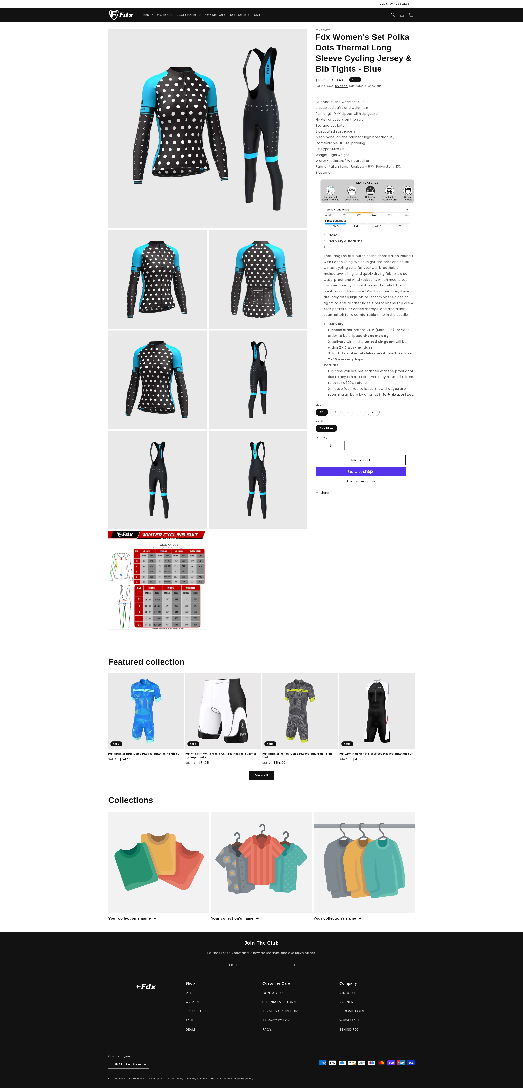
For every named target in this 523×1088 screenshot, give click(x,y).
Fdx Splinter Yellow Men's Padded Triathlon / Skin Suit (297, 755)
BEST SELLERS (196, 1011)
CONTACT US (273, 993)
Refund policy (174, 1078)
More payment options (361, 481)
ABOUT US (347, 993)
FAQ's (267, 1029)
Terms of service (219, 1078)
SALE (189, 1020)
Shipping (341, 86)
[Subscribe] (293, 965)
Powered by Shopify (149, 1078)
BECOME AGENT (352, 1011)
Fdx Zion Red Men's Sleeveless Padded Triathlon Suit (376, 753)
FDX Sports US (128, 1078)
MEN (189, 993)
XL (373, 412)
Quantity (321, 437)
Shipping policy (243, 1078)
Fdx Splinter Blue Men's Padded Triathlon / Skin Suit (144, 753)
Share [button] (324, 493)
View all (261, 775)
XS (322, 412)
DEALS (190, 1029)
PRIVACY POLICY (276, 1020)
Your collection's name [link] (130, 918)
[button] (148, 14)
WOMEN (192, 1002)
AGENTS (346, 1002)
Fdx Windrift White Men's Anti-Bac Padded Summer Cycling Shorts (220, 755)
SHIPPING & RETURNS (280, 1002)
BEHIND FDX (349, 1029)
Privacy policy (196, 1078)
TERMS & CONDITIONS (280, 1011)
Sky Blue (326, 428)
